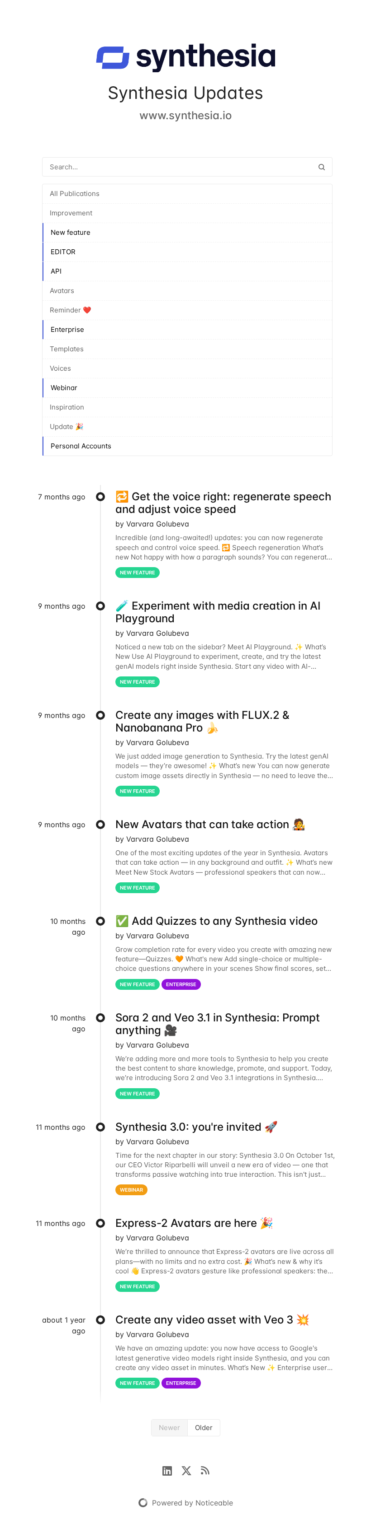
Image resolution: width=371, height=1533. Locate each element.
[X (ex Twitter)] (191, 1469)
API (56, 271)
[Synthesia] (185, 59)
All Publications (75, 193)
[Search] (321, 167)
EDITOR (63, 251)
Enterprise (67, 329)
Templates (67, 349)
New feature (70, 232)
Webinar (64, 387)
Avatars (62, 290)
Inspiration (67, 407)
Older (204, 1427)
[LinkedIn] (171, 1469)
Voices (60, 368)
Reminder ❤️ (70, 310)
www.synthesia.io (185, 115)
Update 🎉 (67, 426)
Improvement (71, 213)
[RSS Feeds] (205, 1469)
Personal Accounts (81, 446)
